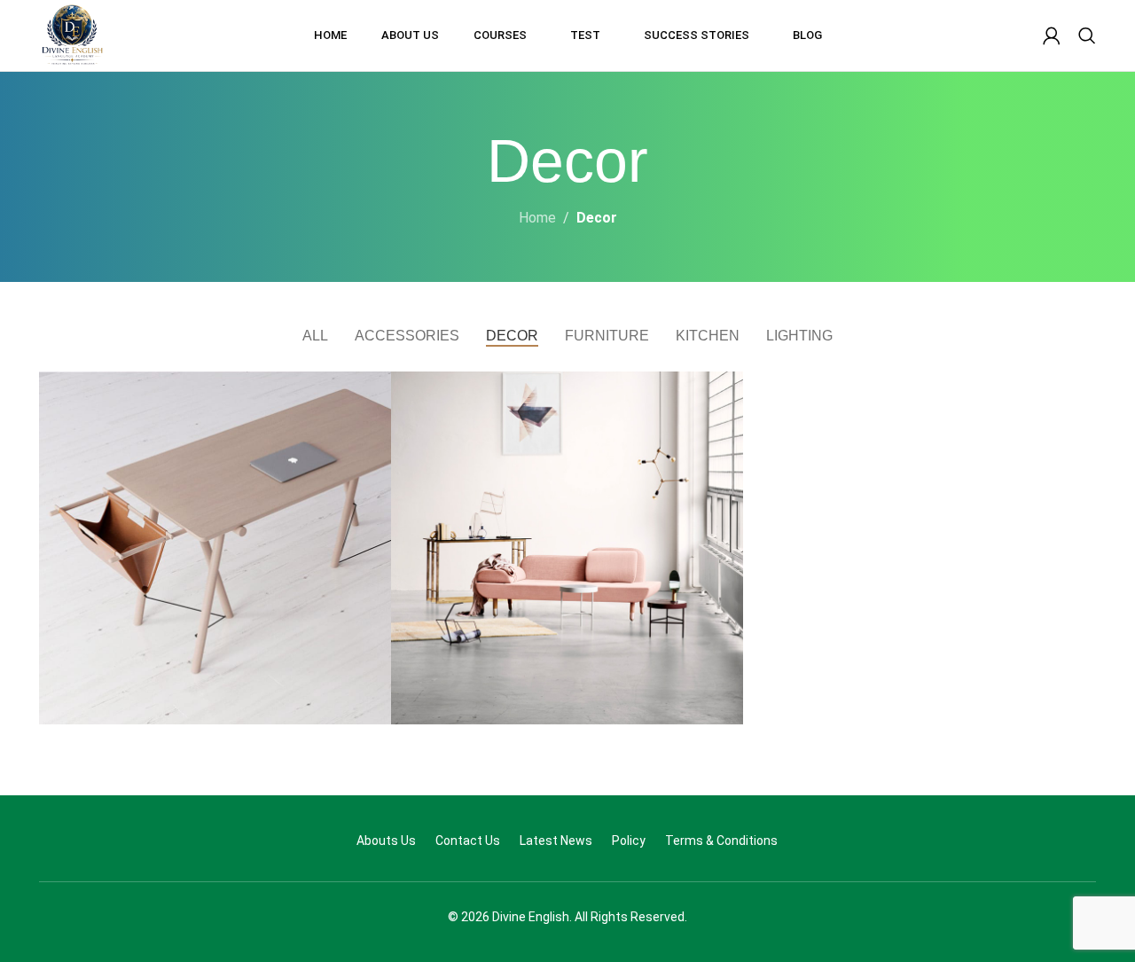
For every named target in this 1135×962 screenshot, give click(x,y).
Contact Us (467, 840)
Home (537, 217)
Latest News (556, 840)
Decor (596, 217)
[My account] (1051, 35)
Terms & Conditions (721, 840)
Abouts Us (386, 840)
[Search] (1087, 35)
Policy (629, 840)
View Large (369, 391)
